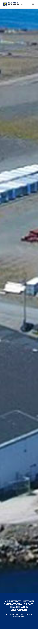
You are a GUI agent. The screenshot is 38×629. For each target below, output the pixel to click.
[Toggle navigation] (33, 4)
